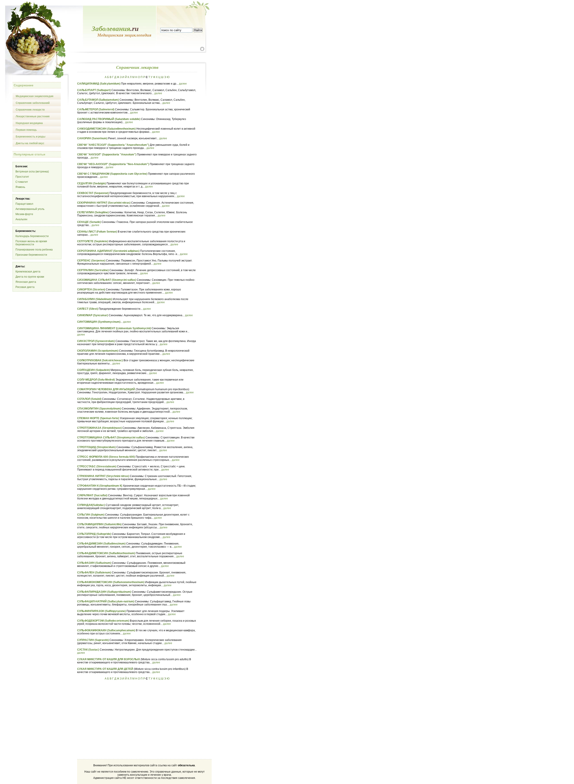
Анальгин (21, 219)
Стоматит (21, 181)
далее (183, 83)
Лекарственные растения (33, 116)
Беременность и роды (30, 136)
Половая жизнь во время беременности (31, 243)
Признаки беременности (31, 254)
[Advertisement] (114, 718)
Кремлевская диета (27, 271)
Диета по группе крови (29, 276)
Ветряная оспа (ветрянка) (32, 171)
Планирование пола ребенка (34, 249)
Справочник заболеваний (33, 103)
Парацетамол (24, 203)
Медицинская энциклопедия (34, 96)
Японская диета (25, 281)
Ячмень (20, 187)
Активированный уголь (29, 209)
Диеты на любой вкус (30, 143)
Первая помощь (26, 129)
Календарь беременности (32, 236)
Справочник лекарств (30, 109)
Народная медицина (29, 123)
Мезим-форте (24, 214)
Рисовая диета (25, 287)
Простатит (22, 176)
